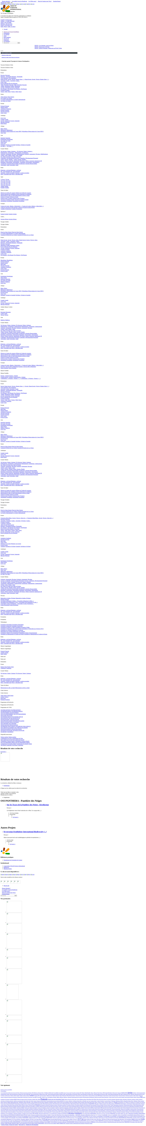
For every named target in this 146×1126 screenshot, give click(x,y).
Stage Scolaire (114, 1107)
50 (76, 1119)
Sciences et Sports (5, 197)
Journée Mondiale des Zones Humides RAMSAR (55, 1100)
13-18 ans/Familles (106, 1116)
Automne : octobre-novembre (8, 173)
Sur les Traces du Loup (134, 1107)
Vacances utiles (76, 1111)
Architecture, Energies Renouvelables (10, 163)
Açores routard (69, 1092)
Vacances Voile (93, 1111)
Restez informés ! (6, 1)
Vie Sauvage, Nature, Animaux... (9, 151)
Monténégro (3, 260)
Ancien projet (124, 1092)
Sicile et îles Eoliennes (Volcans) (10, 1116)
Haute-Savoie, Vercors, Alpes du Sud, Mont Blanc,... (66, 1114)
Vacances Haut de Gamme (83, 1110)
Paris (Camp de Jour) (120, 1122)
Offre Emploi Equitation (75, 1103)
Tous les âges (50, 1109)
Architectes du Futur (126, 1094)
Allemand (95, 1092)
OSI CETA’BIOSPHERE (7, 714)
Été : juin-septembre (5, 171)
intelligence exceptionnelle (18, 1100)
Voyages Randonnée (4, 1092)
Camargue (3, 251)
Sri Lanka (3, 140)
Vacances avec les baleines (125, 1109)
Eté (141, 1097)
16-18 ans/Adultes (139, 1116)
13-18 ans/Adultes (99, 1116)
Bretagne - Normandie (6, 76)
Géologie (66, 1099)
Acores (65, 1092)
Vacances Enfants (48, 1110)
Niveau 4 (106, 1102)
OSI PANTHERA (5, 712)
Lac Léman (3, 98)
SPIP (101, 1107)
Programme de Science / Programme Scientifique (75, 1105)
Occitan (38, 1103)
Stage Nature (109, 1107)
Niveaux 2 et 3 (133, 1102)
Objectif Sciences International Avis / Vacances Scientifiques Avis (25, 1103)
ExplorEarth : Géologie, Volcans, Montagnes (86, 1117)
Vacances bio (3, 1110)
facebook (30, 1113)
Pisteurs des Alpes (15, 1105)
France (62, 1099)
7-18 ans (118, 1114)
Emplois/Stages (57, 1)
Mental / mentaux (141, 1100)
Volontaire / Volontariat (117, 1111)
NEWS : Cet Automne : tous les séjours (44, 45)
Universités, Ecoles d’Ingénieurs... (9, 603)
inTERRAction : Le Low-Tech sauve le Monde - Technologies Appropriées (103, 1122)
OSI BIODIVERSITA (6, 711)
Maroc (2, 128)
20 (36, 1117)
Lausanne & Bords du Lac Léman (9, 235)
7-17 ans (109, 1114)
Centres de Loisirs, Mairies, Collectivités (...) (11, 206)
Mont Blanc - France (30, 1102)
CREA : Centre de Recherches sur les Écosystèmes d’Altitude (27, 1123)
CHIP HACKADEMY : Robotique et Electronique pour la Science (78, 1122)
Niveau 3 (103, 1102)
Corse (2, 82)
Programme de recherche (44, 1105)
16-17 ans (3, 183)
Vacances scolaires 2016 (56, 1111)
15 (127, 1116)
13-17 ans (90, 1116)
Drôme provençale (98, 1097)
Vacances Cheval (15, 1110)
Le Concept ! (7, 41)
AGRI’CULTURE (8, 1123)
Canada (2, 119)
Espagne (3, 110)
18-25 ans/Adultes (19, 1117)
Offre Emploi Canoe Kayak (58, 1103)
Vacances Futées (60, 1110)
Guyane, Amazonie (5, 87)
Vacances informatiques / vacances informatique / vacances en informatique (101, 1110)
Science (60, 1106)
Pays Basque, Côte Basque (7, 89)
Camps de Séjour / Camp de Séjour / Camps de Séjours (85, 1095)
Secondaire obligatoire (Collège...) (9, 601)
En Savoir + (3, 751)
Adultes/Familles (87, 1092)
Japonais (35, 1100)
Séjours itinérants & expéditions (8, 194)
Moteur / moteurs (57, 1102)
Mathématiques (9, 1119)
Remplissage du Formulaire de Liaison (13, 860)
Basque (61, 1095)
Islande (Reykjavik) (58, 1119)
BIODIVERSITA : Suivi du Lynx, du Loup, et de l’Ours (100, 1113)
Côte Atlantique (4, 78)
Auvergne (125, 1116)
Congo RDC (35, 1097)
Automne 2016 (36, 1095)
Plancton (23, 1105)
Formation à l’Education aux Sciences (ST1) (11, 628)
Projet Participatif (87, 1105)
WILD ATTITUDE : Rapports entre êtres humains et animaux (32, 1120)
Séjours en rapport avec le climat (126, 1106)
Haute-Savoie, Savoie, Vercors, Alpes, (10, 240)
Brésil (2, 123)
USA (2, 118)
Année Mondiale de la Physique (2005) (101, 1094)
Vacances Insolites (118, 1110)
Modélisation (21, 1102)
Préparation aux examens (7, 631)
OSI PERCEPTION (5, 710)
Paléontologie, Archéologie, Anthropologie (11, 326)
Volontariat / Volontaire (125, 1111)
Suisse (122, 1107)
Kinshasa (3, 699)
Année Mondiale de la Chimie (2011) (87, 1094)
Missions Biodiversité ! (15, 1102)
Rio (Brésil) (60, 1120)
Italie (2, 264)
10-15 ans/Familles (24, 1116)
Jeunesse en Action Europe (41, 1100)
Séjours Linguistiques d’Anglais (137, 1106)
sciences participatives (73, 1106)
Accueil (5, 29)
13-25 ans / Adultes (69, 1119)
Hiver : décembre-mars (6, 174)
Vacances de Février (27, 1110)
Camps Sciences (106, 1095)
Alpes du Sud (4, 525)
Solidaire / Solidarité (81, 1107)
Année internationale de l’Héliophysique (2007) (39, 1094)
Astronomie (48, 1116)
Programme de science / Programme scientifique (57, 1105)
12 (70, 1116)
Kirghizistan (3, 139)
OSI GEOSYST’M (5, 718)
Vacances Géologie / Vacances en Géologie (71, 1110)
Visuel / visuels (98, 1111)
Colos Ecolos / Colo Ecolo (27, 1097)
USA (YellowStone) (120, 1119)
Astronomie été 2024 (138, 1094)
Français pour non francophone (54, 1099)
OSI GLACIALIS (5, 722)
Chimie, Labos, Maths (6, 155)
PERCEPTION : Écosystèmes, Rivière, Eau (117, 1113)
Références (6, 867)
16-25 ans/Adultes (5, 1117)
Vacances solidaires (64, 1111)
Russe (52, 1106)
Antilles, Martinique (5, 86)
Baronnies (3, 312)
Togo (2, 132)
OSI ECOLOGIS (5, 725)
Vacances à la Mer (91, 1109)
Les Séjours (6, 34)
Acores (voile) (54, 1114)
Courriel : (6, 19)
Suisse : (6, 22)
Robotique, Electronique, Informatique (10, 334)
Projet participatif (93, 1105)
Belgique (138, 1114)
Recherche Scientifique (5, 1106)
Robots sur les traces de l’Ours (45, 1106)
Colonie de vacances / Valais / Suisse (132, 1095)
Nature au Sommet (81, 1102)
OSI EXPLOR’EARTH (6, 721)
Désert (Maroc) (39, 1119)
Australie (17, 1095)
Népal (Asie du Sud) (90, 1102)
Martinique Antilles (5, 245)
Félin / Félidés (37, 1099)
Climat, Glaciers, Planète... (7, 159)
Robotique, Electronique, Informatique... (10, 162)
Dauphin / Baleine (56, 1097)
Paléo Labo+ (97, 1103)
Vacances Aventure (140, 1109)
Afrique (92, 1092)
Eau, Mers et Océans (6, 156)
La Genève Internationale (7, 99)
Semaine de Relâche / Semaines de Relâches (17, 1107)
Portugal (3, 106)
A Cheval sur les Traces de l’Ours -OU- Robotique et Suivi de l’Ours (32, 1092)
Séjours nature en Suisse (5, 1107)
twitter (127, 1113)
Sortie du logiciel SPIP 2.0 (89, 1107)
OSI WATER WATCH (6, 716)
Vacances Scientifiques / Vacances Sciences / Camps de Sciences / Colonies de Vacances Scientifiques (25, 1111)
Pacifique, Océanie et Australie (8, 144)
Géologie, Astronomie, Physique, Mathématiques (12, 154)
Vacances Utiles (81, 1111)
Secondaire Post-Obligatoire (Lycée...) (10, 602)
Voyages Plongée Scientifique (135, 1111)
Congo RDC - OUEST (41, 1097)
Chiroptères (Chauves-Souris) (8, 741)
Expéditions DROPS (13, 1099)
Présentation (7, 33)
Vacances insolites (125, 1110)
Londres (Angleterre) (100, 1100)
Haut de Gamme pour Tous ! (45, 1)
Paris (2, 698)
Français (3, 651)
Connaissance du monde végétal (8, 743)
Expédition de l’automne (5, 1099)
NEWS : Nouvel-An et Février (42, 47)
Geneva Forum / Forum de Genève (9, 1124)
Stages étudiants (4, 368)
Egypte (2, 292)
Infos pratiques (7, 37)
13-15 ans (3, 182)
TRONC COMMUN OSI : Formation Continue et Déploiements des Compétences (70, 1123)
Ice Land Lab (109, 1099)
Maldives (3, 281)
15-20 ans (74, 1119)
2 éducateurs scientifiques (74, 1113)
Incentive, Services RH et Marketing (9, 366)
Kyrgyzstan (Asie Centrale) (60, 1116)
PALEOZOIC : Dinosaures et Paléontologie (83, 1114)
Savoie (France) (56, 1106)
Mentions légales (8, 868)
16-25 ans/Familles (12, 1117)
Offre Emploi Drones (66, 1103)
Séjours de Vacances (86, 1106)
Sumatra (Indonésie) (126, 1107)
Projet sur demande (100, 1105)
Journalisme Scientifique (6, 201)
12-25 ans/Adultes (85, 1116)
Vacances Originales (139, 1110)
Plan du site (6, 885)
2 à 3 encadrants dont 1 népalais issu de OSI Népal (58, 1113)
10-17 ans (30, 1116)
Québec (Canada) (87, 1119)
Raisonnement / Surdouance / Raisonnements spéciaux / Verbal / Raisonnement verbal (129, 1105)
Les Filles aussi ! (32, 1)
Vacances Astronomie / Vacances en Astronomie (112, 1109)
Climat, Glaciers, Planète (6, 332)
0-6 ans (27, 1113)
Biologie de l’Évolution (114, 1117)
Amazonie (119, 1092)
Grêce (73, 1099)
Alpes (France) (100, 1092)
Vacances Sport (70, 1111)
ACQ (80, 1092)
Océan (41, 1103)
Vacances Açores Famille (99, 1109)
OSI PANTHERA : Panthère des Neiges (29, 1117)
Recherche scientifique (21, 1106)
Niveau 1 (96, 1102)
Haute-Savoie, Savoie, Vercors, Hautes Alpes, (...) (13, 79)
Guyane (78, 1099)
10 (16, 1116)
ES (106, 1119)
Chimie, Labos (4, 329)
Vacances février (54, 1110)
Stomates (118, 1107)
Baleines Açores (49, 1095)
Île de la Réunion (5, 83)
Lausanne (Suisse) (93, 1100)
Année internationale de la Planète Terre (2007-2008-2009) (20, 1094)
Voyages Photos (3, 1091)
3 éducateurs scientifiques (133, 1113)
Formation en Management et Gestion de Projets (12, 634)
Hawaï (88, 1099)
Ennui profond (127, 1097)
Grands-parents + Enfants (7, 377)
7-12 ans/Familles (104, 1114)
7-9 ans (39, 1117)
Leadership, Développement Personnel (10, 158)
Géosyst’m (70, 1099)
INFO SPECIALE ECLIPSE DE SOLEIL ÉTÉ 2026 (18, 1114)
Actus (5, 36)
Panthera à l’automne (103, 1103)
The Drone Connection (6, 745)
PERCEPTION (117, 1103)
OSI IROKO (4, 731)
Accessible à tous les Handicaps (19, 1)
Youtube (29, 1114)
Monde (25, 1102)
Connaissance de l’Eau (6, 738)
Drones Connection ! (105, 1097)
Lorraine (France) (108, 1100)
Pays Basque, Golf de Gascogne (99, 1117)
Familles (3, 187)
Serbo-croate (27, 1107)
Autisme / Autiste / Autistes (24, 1095)
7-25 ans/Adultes (124, 1114)
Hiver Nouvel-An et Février (101, 1099)
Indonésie (3, 138)
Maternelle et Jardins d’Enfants (8, 598)
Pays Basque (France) (111, 1103)
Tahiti (45, 1109)
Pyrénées (3, 90)
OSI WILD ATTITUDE (6, 730)
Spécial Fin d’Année (88, 1123)
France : (6, 25)
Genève (2, 697)
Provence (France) (107, 1105)
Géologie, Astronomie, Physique (8, 328)
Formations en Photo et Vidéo (8, 627)
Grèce (2, 113)
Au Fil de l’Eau (7, 1095)
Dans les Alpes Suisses (6, 232)
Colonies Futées (20, 1097)
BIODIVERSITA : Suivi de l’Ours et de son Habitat (47, 1123)
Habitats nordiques (83, 1099)
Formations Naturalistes (6, 624)
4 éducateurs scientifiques (35, 1114)
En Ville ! (3, 574)
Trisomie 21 (62, 1109)
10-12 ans (15, 1119)
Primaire (3, 599)
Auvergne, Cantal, (5, 389)
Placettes (20, 1105)
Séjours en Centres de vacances (8, 192)
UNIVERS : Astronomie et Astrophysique (41, 1113)
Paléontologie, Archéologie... (8, 152)
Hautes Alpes (4, 667)
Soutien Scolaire (4, 214)
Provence (3, 75)
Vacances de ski (34, 1110)
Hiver (95, 1099)
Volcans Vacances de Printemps (106, 1111)
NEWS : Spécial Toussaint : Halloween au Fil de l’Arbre (48, 48)
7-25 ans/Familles (130, 1114)
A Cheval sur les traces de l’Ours (13, 1092)
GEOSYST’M (13, 1123)
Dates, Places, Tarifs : (8, 26)
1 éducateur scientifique (17, 1113)
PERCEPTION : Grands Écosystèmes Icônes (106, 1120)
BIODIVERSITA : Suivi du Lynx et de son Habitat (89, 1120)
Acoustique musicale (75, 1092)
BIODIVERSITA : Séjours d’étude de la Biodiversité (123, 1120)
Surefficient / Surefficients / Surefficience (36, 1109)
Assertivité (132, 1094)
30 (12, 1119)
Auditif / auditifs (13, 1095)
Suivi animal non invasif (7, 739)
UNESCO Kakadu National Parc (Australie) (72, 1109)
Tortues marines (4, 737)
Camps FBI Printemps (99, 1095)
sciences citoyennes (65, 1106)
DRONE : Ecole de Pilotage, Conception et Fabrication (57, 1122)
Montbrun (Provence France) (39, 1102)
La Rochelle (84, 1100)
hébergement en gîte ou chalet (8, 195)
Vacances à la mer (85, 1109)
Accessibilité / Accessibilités (58, 1092)
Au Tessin (3, 101)
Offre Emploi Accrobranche (48, 1103)
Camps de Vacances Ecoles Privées (9, 207)
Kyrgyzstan (66, 1100)
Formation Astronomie (6, 626)
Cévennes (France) (115, 1095)
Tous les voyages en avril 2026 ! (6, 1089)
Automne (31, 1095)
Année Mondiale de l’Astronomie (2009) (73, 1094)
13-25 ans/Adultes (113, 1116)
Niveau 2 (99, 1102)
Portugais (30, 1105)
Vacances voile (87, 1111)
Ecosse (2, 271)
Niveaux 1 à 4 (117, 1102)
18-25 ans (3, 185)
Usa (80, 1109)
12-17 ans (73, 1116)
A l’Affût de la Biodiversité (48, 1092)
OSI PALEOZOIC (5, 719)
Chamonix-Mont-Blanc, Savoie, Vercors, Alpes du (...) (14, 518)
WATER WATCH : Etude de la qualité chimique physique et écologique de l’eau (60, 1117)
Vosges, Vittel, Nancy (6, 91)
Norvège (3, 111)
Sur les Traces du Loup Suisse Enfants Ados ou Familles (18, 1109)
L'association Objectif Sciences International (14, 866)
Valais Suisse (4, 695)
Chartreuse (3, 252)
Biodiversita (64, 1095)
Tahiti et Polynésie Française (112, 1119)
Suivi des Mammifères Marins (8, 742)
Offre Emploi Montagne (84, 1103)
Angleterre (3, 108)
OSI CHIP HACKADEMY (7, 727)
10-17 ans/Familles (35, 1116)
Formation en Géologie (6, 630)
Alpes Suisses (4, 96)
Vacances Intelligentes (132, 1110)
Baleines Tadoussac (56, 1095)
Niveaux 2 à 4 (128, 1102)
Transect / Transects (56, 1109)
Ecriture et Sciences (43, 1114)
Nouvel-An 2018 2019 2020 (9, 1103)
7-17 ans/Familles (114, 1114)
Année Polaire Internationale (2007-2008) (115, 1094)
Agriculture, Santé (5, 165)
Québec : (7, 21)
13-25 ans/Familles (120, 1116)
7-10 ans (3, 179)
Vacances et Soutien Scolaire (7, 199)
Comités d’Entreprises (6, 209)
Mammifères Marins (127, 1100)
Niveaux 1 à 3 (111, 1102)
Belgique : (6, 24)
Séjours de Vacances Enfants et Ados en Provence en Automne (101, 1106)
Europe (144, 1097)
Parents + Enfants (5, 375)
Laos (2, 143)
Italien (2, 654)
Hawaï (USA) (91, 1099)
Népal (2, 142)
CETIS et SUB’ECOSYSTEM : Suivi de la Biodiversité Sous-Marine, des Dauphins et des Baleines (27, 1122)
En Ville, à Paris (137, 1119)
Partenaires (6, 40)
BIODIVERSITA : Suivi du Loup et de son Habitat (71, 1120)
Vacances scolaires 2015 (47, 1111)
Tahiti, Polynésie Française (7, 84)
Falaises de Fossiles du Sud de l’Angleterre (24, 1099)
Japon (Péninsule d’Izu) (17, 1120)
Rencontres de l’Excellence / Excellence (33, 1106)
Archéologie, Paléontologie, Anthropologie (11, 583)
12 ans (35, 1119)
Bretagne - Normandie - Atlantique (23, 1119)
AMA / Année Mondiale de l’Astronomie (110, 1092)
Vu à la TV (6, 38)
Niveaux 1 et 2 (122, 1102)
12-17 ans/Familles (78, 1116)
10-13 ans (3, 180)
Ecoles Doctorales (5, 605)
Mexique (3, 122)
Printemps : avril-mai (6, 170)
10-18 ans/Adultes (42, 1116)
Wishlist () (3, 2)
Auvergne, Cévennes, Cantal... (8, 520)
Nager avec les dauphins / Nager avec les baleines (69, 1102)
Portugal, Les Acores (6, 543)
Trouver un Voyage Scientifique (11, 31)
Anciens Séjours (4, 219)
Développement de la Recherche (88, 1097)
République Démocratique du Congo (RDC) (11, 131)
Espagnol (138, 1097)
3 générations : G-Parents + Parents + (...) (10, 378)
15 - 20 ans (131, 1116)
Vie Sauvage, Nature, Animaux (8, 325)
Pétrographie (9, 1105)
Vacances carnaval (8, 1110)
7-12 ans (99, 1114)
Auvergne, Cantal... (5, 80)
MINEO (8, 1102)
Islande (2, 107)
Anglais (2, 652)
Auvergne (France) (43, 1095)
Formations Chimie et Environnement (10, 632)
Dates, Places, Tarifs (8, 1120)
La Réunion (70, 1100)
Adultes (2, 186)
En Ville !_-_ (4, 146)
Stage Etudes (104, 1107)
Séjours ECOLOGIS (116, 1106)
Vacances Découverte (41, 1110)
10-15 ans (19, 1116)
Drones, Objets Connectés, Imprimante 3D (11, 161)
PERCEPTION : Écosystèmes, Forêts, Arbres (132, 1122)
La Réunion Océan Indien (77, 1100)
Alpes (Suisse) (87, 1113)
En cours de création (120, 1097)
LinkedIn (48, 1114)
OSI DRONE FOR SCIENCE (8, 726)
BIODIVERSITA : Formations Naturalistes (50, 1120)
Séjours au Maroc (80, 1106)
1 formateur (24, 1113)
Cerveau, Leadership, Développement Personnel (12, 580)
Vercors (2, 315)
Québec (112, 1105)
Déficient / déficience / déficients (65, 1097)
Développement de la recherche (77, 1097)
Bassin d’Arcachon (5, 529)
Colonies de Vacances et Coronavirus (10, 1097)
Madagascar (3, 130)
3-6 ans (83, 1113)
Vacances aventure (133, 1109)
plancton (26, 1105)
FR (33, 1113)
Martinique (136, 1100)
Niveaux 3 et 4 (139, 1102)
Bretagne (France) (72, 1095)
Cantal (2, 313)
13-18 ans (94, 1116)
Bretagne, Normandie (6, 526)
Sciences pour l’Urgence (6, 198)
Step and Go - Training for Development (28, 1124)
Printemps (38, 1105)
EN (45, 1117)
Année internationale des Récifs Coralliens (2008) (56, 1094)
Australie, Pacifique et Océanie (8, 546)
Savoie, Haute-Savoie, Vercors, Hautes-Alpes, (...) (13, 386)
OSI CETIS (3, 715)
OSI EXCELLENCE (6, 729)
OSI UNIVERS (4, 723)
